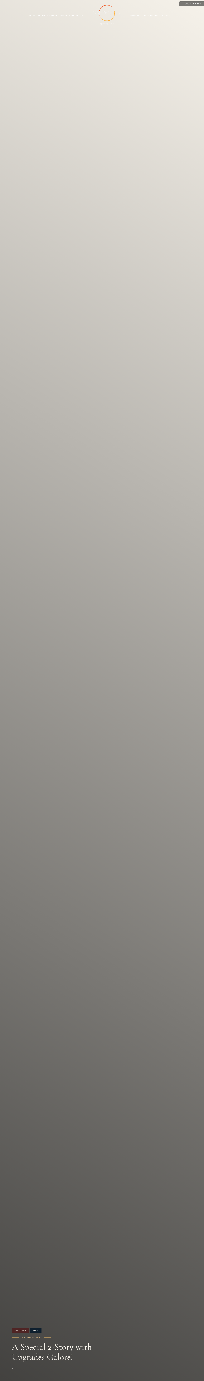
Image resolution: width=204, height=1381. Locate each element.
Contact (167, 15)
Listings (52, 15)
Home (32, 15)
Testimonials (152, 15)
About (41, 15)
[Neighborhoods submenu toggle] (82, 15)
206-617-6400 (193, 4)
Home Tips (136, 15)
